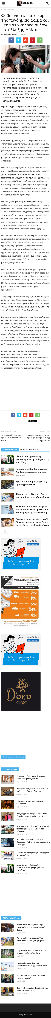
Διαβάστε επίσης (10, 450)
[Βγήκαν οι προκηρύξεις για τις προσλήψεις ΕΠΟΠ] (7, 484)
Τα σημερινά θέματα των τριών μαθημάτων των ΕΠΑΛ (11, 438)
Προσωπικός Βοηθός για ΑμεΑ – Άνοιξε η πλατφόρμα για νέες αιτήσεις (32, 472)
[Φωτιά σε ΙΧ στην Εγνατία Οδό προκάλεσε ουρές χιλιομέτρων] (7, 941)
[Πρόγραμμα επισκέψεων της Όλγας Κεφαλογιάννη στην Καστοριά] (7, 816)
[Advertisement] (25, 389)
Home (3, 10)
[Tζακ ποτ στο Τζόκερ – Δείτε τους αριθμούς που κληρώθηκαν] (7, 497)
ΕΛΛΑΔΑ (11, 10)
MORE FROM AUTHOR (29, 450)
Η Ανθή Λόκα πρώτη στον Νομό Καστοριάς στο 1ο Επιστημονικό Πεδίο (30, 927)
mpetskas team (10, 34)
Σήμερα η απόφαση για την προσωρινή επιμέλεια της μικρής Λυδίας (38, 438)
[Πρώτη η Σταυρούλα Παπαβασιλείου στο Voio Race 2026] (7, 991)
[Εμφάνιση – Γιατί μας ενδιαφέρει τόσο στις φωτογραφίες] (7, 779)
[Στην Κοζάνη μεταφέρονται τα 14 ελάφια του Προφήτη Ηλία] (7, 953)
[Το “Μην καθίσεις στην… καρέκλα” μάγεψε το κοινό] (7, 978)
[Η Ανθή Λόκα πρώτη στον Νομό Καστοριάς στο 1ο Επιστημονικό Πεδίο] (7, 927)
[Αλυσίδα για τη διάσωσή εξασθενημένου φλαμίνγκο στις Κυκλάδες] (7, 459)
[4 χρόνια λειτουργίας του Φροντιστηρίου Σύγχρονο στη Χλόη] (7, 966)
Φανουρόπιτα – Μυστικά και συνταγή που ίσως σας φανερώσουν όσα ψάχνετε (32, 828)
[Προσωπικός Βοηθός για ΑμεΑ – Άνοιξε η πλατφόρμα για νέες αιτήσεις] (7, 472)
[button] (47, 3)
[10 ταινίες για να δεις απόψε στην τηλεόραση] (7, 804)
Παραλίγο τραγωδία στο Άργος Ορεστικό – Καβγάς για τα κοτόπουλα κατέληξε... (33, 842)
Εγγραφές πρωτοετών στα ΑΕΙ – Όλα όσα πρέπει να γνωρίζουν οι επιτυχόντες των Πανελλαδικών (32, 522)
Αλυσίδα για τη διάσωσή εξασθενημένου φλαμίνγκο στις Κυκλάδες (32, 459)
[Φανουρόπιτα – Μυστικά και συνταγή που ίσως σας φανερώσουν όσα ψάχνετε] (7, 829)
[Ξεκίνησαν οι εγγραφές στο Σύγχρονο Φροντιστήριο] (7, 855)
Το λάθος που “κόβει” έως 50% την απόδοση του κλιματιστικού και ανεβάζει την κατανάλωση (32, 509)
